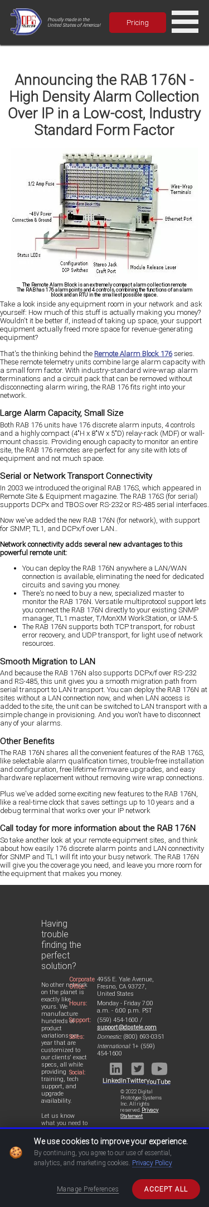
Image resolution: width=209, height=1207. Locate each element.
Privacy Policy (152, 1163)
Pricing (138, 22)
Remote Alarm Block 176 (133, 353)
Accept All (166, 1189)
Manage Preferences (88, 1189)
